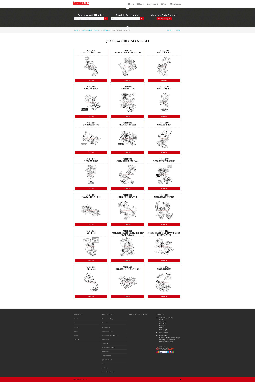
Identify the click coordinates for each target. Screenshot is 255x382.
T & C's (76, 331)
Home (131, 4)
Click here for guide (164, 19)
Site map (76, 339)
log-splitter (106, 30)
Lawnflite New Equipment (138, 314)
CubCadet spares (84, 1)
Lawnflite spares (107, 314)
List (170, 30)
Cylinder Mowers (107, 360)
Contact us (176, 4)
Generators (105, 339)
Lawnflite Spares (86, 30)
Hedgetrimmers (106, 356)
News (165, 4)
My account (153, 4)
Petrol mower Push (107, 331)
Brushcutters (105, 351)
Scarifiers (104, 368)
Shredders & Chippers (108, 319)
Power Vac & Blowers (108, 372)
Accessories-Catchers (108, 347)
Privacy (76, 327)
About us (77, 319)
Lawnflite (97, 30)
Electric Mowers (106, 323)
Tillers (103, 364)
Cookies (76, 335)
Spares (141, 4)
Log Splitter (105, 343)
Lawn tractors (106, 327)
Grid (178, 30)
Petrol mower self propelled (110, 335)
